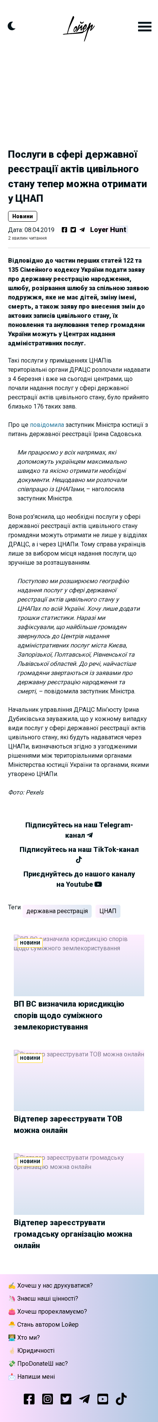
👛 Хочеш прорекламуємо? (47, 1311)
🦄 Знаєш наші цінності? (43, 1298)
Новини (22, 216)
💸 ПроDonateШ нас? (38, 1363)
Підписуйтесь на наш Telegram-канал (79, 830)
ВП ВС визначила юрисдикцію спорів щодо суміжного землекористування (69, 1015)
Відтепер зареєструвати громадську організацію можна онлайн (73, 1234)
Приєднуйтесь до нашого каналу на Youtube (79, 879)
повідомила (47, 424)
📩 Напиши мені (31, 1376)
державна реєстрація (57, 911)
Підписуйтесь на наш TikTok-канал (79, 849)
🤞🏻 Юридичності (31, 1350)
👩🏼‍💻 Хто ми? (24, 1337)
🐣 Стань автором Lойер (43, 1324)
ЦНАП (108, 911)
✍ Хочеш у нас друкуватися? (50, 1285)
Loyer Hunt (108, 230)
